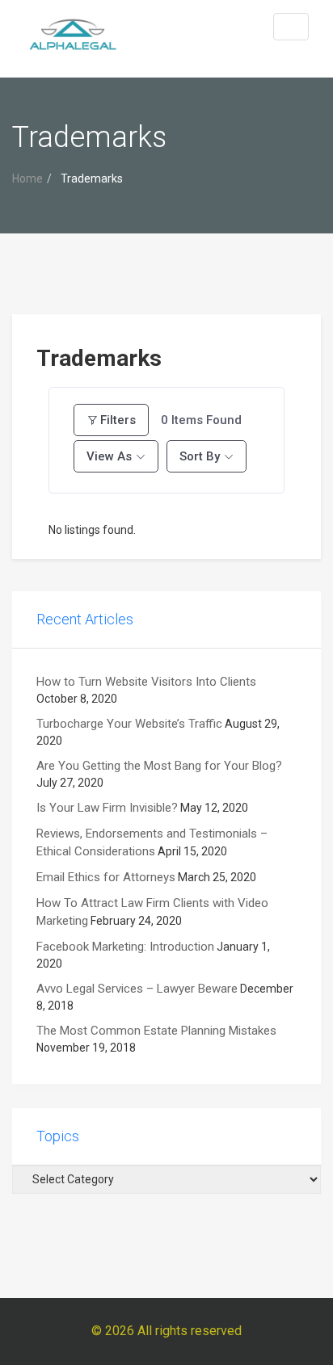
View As (109, 456)
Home (27, 178)
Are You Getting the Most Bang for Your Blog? (159, 765)
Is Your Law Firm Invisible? (107, 807)
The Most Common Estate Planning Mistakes (156, 1030)
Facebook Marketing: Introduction (125, 946)
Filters (118, 420)
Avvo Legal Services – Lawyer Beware (137, 988)
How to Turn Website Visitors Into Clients (146, 681)
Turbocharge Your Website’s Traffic (129, 723)
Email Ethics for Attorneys (105, 877)
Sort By (199, 456)
